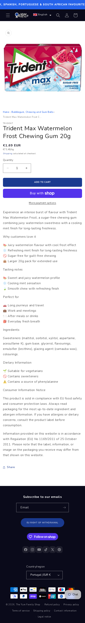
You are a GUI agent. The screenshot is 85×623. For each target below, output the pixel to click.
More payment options (42, 202)
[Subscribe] (64, 507)
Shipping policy (41, 610)
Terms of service (20, 610)
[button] (8, 15)
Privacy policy (71, 604)
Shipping (7, 153)
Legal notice (44, 616)
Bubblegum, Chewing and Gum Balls (32, 112)
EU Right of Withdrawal (42, 522)
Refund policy (52, 604)
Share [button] (11, 467)
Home (6, 112)
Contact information (65, 610)
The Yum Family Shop (28, 604)
